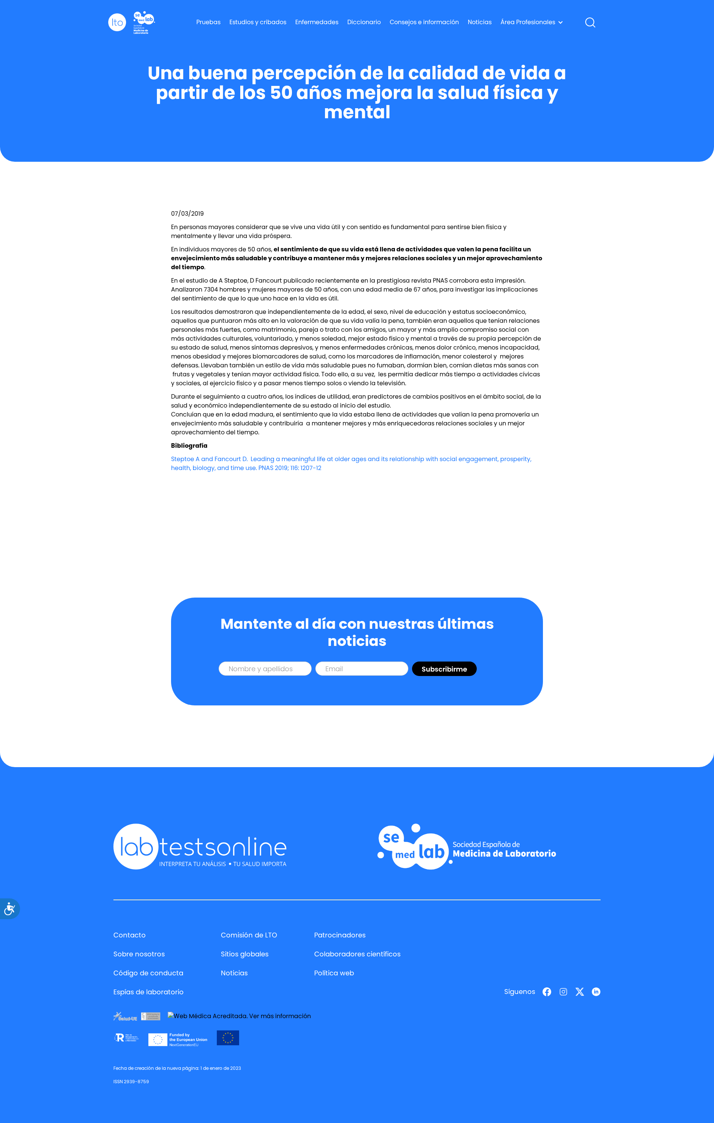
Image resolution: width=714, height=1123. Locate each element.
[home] (117, 22)
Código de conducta (148, 973)
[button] (532, 22)
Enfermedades (316, 22)
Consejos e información (424, 22)
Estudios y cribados (257, 22)
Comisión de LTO (249, 935)
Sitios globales (244, 954)
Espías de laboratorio (148, 992)
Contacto (129, 935)
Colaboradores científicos (357, 954)
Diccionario (364, 22)
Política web (334, 973)
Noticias (480, 22)
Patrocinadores (340, 935)
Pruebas (208, 22)
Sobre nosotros (139, 954)
